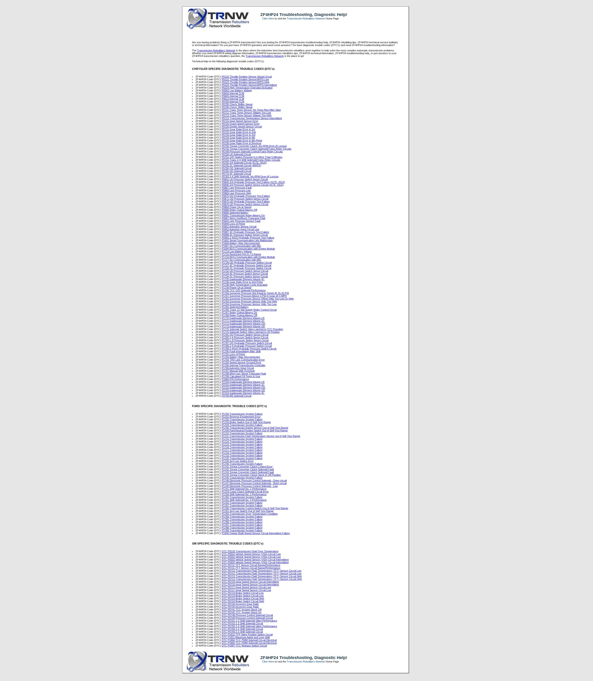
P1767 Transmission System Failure (242, 505)
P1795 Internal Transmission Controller (243, 365)
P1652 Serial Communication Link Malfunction (247, 240)
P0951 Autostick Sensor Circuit (239, 226)
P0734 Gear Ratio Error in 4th (238, 137)
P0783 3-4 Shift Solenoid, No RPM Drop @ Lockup (250, 176)
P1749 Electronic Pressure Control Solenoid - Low (250, 486)
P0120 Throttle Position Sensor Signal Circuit (247, 76)
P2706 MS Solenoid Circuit (236, 395)
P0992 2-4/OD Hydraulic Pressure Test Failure (248, 237)
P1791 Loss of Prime (233, 354)
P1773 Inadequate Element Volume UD (243, 326)
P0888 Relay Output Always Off (239, 209)
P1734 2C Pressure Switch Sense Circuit (245, 276)
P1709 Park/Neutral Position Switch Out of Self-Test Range (255, 430)
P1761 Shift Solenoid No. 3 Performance (244, 499)
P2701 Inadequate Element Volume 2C (243, 384)
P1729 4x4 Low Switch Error (238, 461)
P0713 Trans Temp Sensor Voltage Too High (246, 115)
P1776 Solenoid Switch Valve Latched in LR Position (251, 332)
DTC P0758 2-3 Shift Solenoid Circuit (242, 629)
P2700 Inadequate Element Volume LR (243, 382)
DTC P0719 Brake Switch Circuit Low (243, 592)
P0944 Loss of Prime (233, 223)
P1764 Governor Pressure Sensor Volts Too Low (249, 304)
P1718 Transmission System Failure (242, 452)
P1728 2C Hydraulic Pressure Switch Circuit (246, 268)
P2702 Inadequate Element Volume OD (243, 387)
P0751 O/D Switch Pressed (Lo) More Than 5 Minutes (252, 157)
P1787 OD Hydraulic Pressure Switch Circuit (247, 343)
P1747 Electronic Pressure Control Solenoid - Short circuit (254, 483)
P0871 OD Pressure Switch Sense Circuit (245, 198)
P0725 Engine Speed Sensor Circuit (242, 126)
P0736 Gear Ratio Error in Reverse (241, 143)
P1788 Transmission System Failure (242, 527)
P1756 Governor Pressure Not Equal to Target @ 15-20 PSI (255, 293)
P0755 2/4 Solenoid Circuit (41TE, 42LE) (244, 162)
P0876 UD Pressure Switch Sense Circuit (245, 204)
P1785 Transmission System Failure (242, 519)
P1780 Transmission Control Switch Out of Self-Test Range (255, 508)
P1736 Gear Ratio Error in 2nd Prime (242, 282)
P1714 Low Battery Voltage (237, 251)
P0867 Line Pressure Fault (237, 187)
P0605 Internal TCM (233, 96)
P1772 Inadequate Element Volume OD (243, 323)
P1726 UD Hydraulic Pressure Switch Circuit (247, 262)
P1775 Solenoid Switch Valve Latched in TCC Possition (252, 329)
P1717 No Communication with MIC (241, 259)
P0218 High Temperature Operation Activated (247, 87)
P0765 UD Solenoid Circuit (236, 171)
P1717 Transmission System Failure (242, 450)
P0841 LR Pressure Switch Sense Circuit (245, 179)
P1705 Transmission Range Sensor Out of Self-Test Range (255, 427)
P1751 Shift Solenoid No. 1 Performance (244, 488)
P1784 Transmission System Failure (242, 516)
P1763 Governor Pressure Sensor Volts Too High (249, 301)
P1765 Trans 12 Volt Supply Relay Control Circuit (249, 309)
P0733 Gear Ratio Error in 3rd (238, 134)
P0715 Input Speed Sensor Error (240, 121)
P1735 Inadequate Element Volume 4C (243, 279)
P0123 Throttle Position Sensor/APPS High (245, 82)
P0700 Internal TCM (233, 101)
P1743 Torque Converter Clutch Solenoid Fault (248, 472)
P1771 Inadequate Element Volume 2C (243, 320)
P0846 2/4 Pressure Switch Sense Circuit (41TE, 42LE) (253, 184)
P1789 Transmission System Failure (242, 530)
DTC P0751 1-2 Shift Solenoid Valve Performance (249, 620)
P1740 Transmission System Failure (242, 463)
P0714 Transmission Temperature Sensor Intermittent (252, 118)
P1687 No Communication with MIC (241, 246)
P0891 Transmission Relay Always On (243, 215)
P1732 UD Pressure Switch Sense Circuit (245, 270)
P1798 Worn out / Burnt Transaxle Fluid (244, 373)
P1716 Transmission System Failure (242, 447)
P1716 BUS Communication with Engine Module (248, 257)
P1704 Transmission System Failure (242, 425)
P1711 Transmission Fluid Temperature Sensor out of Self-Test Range (261, 436)
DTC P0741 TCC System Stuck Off (242, 609)
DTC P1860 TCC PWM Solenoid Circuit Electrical (249, 640)
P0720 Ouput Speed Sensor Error (241, 123)
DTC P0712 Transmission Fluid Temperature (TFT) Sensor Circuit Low (261, 570)
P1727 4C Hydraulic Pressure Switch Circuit (246, 265)
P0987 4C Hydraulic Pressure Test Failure (245, 232)
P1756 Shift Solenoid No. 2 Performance (244, 494)
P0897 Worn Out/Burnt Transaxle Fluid (243, 218)
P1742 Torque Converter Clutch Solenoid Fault (248, 469)
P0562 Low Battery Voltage (237, 90)
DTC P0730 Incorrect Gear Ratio (240, 604)
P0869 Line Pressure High (236, 193)
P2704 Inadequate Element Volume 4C (243, 393)
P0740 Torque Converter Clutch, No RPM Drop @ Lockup (254, 146)
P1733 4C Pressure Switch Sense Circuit (245, 273)
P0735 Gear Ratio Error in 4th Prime (242, 140)
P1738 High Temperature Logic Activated (244, 284)
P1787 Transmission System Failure (242, 524)
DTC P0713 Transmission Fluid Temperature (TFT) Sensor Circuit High (262, 576)
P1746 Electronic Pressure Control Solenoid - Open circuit (254, 480)
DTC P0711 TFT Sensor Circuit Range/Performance (251, 565)
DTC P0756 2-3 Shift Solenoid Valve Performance (249, 626)
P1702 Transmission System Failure (242, 419)
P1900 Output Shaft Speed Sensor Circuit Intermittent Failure (256, 533)
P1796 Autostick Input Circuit (238, 368)
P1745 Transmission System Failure (242, 477)
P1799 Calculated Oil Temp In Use (241, 376)
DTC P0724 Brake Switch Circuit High (243, 598)
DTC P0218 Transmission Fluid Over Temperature (250, 551)
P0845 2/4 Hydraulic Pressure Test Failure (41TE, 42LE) (253, 182)
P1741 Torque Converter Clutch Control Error (247, 466)
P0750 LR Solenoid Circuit (236, 154)
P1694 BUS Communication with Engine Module (248, 248)
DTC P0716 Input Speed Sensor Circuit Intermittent (250, 581)
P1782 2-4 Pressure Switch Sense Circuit (245, 337)
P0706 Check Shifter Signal (237, 107)
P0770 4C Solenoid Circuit (236, 173)
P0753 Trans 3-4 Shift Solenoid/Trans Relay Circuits (251, 159)
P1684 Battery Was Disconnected (241, 243)
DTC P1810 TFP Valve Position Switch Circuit (247, 634)
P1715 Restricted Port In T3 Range (241, 254)
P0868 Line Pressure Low (236, 190)
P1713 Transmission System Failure (242, 438)
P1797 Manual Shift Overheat (238, 370)
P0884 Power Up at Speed (236, 207)
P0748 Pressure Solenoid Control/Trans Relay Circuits (252, 151)
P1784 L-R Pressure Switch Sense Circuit (245, 340)
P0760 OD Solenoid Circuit (237, 168)
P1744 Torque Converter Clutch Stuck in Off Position (251, 475)
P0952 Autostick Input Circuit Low (240, 229)
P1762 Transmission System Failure (242, 502)
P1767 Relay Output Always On (239, 312)
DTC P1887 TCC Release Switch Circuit (244, 645)
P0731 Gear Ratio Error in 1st (238, 129)
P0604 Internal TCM (233, 93)
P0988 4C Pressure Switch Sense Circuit (245, 234)
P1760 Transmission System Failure (242, 497)
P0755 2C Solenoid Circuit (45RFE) (241, 165)
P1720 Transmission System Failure (242, 458)
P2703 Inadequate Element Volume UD (243, 390)
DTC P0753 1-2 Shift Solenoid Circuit (242, 623)
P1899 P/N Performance (235, 379)
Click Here (268, 18)
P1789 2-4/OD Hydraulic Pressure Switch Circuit (249, 348)
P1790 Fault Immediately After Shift (241, 351)
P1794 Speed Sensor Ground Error (241, 362)
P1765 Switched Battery (235, 307)
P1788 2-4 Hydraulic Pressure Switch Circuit (247, 345)
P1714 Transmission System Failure (242, 441)
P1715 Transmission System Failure (242, 444)
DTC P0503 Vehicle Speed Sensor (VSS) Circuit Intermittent (255, 559)
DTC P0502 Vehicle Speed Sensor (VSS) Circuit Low (251, 554)
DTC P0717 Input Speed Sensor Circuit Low (246, 587)
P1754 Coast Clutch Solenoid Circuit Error (245, 491)
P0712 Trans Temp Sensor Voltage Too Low (246, 112)
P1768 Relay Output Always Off (239, 315)
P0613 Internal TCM (233, 98)
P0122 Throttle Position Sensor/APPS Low (245, 79)
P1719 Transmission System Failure (242, 455)
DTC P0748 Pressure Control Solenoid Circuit (247, 615)
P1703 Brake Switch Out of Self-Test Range (246, 422)
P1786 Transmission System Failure (242, 522)
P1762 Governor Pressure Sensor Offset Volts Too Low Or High (258, 298)
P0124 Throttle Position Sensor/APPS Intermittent (249, 85)
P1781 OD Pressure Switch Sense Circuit (245, 334)
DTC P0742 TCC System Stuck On (242, 612)
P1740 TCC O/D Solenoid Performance (244, 290)
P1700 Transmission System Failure (242, 413)
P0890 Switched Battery (235, 212)
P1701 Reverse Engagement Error (241, 416)
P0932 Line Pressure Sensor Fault (241, 221)
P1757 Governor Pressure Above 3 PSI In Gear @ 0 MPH (254, 295)
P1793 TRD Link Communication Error (243, 359)
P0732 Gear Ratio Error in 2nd (239, 132)
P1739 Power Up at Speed (236, 287)
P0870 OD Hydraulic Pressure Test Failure (246, 196)
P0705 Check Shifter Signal (237, 104)
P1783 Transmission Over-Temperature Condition (250, 513)
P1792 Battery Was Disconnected (241, 357)
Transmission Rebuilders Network (306, 18)
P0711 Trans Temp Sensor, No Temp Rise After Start (251, 109)
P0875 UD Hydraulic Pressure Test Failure (246, 201)
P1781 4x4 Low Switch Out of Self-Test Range (248, 511)
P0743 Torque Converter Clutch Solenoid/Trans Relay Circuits (256, 148)
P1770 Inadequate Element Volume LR (243, 318)
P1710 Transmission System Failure (242, 433)
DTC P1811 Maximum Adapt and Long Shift (246, 637)
